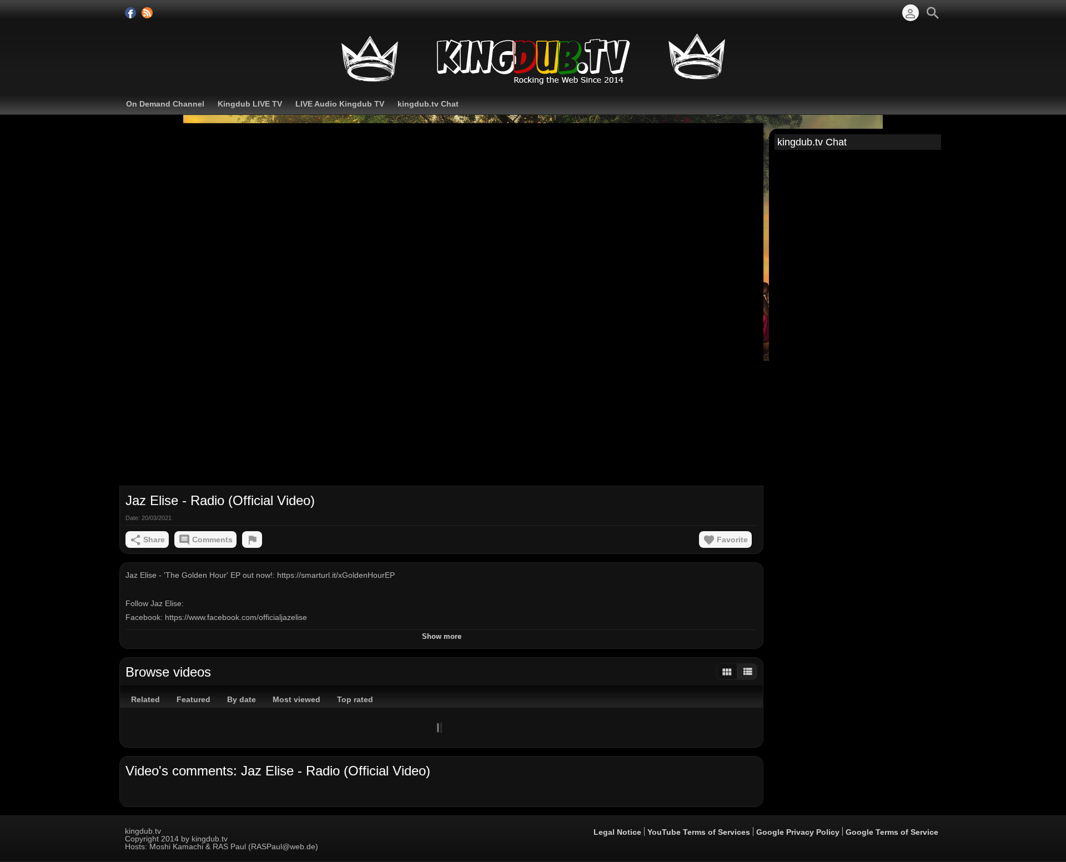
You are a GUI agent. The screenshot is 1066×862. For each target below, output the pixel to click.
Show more (441, 636)
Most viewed (296, 699)
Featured (193, 699)
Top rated (355, 699)
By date (241, 699)
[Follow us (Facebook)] (130, 12)
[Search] (932, 12)
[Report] (252, 539)
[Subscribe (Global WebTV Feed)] (147, 12)
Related (145, 699)
